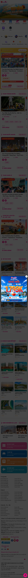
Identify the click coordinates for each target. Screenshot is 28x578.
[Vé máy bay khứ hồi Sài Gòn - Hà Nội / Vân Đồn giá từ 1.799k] (14, 289)
